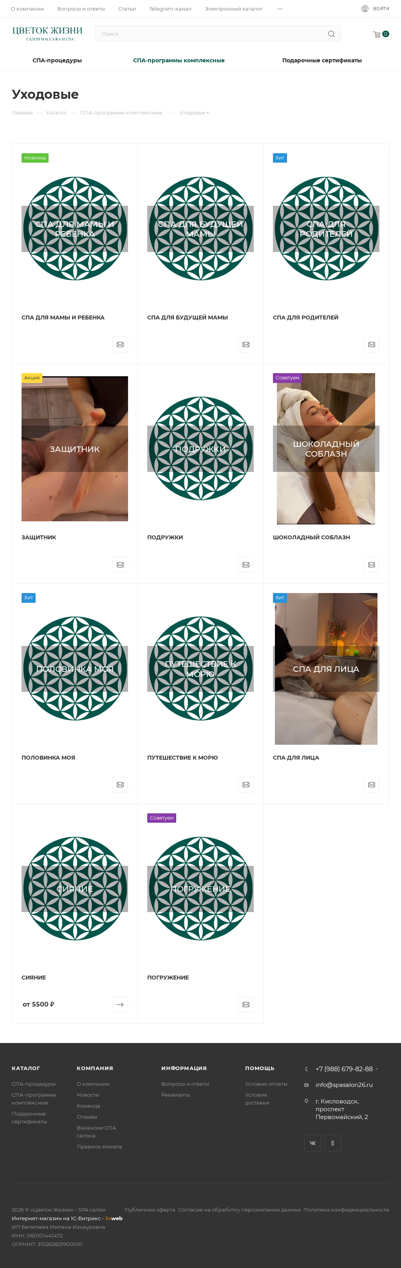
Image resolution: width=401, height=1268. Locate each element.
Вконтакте (312, 1143)
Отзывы (87, 1117)
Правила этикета (99, 1146)
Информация (184, 1068)
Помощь (260, 1068)
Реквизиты (175, 1095)
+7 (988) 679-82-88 (344, 1069)
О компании (93, 1084)
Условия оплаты (266, 1084)
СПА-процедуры (34, 1084)
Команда (88, 1106)
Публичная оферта (150, 1209)
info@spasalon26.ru (344, 1084)
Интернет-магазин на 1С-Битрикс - (67, 1218)
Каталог (26, 1068)
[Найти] (331, 33)
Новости (88, 1095)
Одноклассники (332, 1143)
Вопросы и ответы (185, 1084)
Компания (95, 1068)
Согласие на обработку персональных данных (239, 1209)
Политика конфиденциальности (346, 1209)
